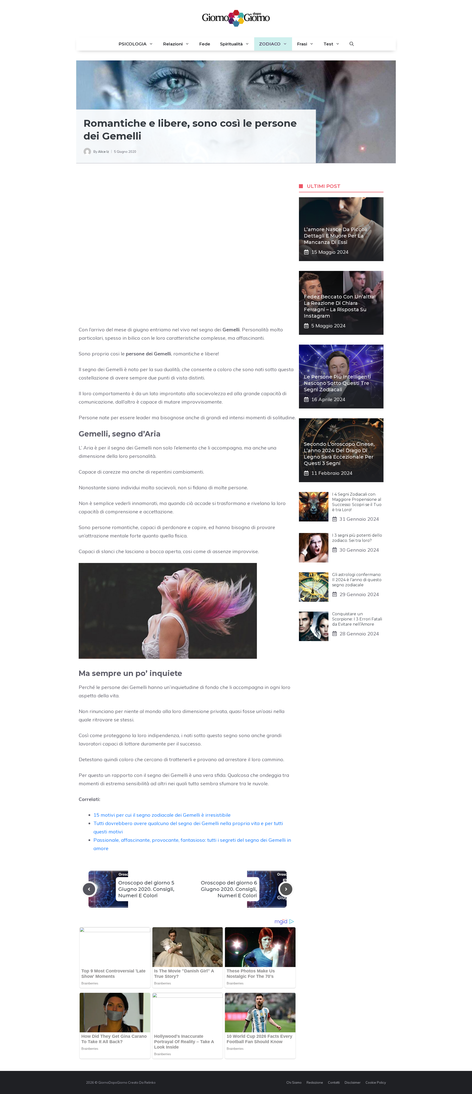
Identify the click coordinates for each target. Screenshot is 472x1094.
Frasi (302, 44)
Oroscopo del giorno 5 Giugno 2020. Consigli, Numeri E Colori (146, 889)
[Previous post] (89, 889)
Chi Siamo (294, 1082)
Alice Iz (103, 152)
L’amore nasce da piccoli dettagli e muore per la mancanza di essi (335, 235)
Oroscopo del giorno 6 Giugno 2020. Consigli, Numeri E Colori (229, 889)
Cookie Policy (376, 1082)
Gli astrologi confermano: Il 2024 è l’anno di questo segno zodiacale (357, 579)
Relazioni (173, 44)
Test (328, 44)
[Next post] (286, 889)
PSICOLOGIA (132, 44)
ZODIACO (269, 44)
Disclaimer (353, 1082)
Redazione (315, 1082)
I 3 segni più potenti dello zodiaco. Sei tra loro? (357, 538)
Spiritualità (231, 44)
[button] (352, 44)
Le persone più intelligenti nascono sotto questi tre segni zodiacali (337, 383)
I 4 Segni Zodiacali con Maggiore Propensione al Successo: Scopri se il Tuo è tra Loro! (357, 502)
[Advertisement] (187, 212)
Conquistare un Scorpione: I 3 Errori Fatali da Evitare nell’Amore (357, 619)
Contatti (334, 1082)
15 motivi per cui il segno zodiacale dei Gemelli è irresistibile (162, 815)
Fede (204, 44)
